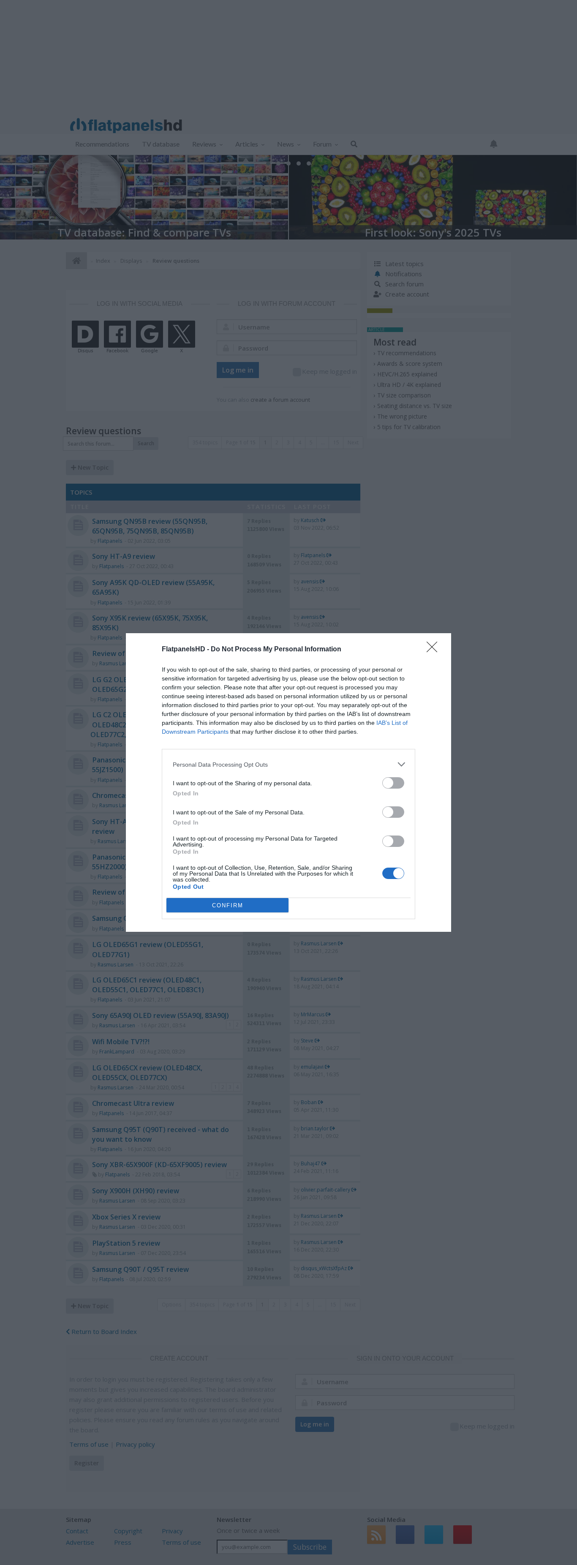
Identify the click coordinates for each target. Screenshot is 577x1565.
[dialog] (288, 782)
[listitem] (288, 764)
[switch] (393, 783)
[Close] (435, 650)
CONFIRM (227, 905)
